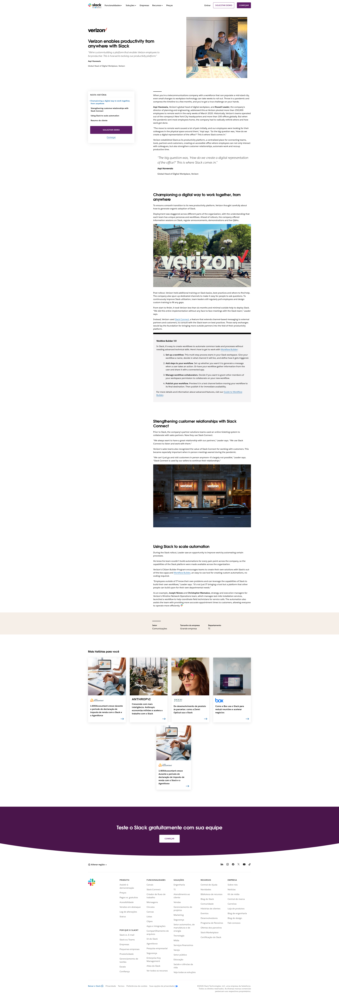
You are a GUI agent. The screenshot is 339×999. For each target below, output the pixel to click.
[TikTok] (250, 864)
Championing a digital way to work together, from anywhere (110, 102)
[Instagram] (227, 864)
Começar (244, 5)
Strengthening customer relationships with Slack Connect (109, 109)
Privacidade (111, 986)
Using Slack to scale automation (105, 115)
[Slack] (94, 5)
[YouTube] (244, 864)
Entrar (207, 5)
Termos (121, 986)
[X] (238, 864)
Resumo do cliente (99, 120)
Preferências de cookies (136, 986)
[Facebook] (233, 864)
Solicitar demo (223, 5)
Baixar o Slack (94, 986)
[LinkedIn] (222, 864)
